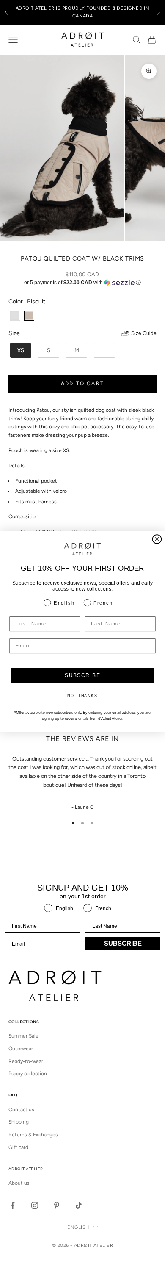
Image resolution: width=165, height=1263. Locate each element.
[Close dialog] (157, 539)
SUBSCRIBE (82, 675)
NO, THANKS (82, 696)
